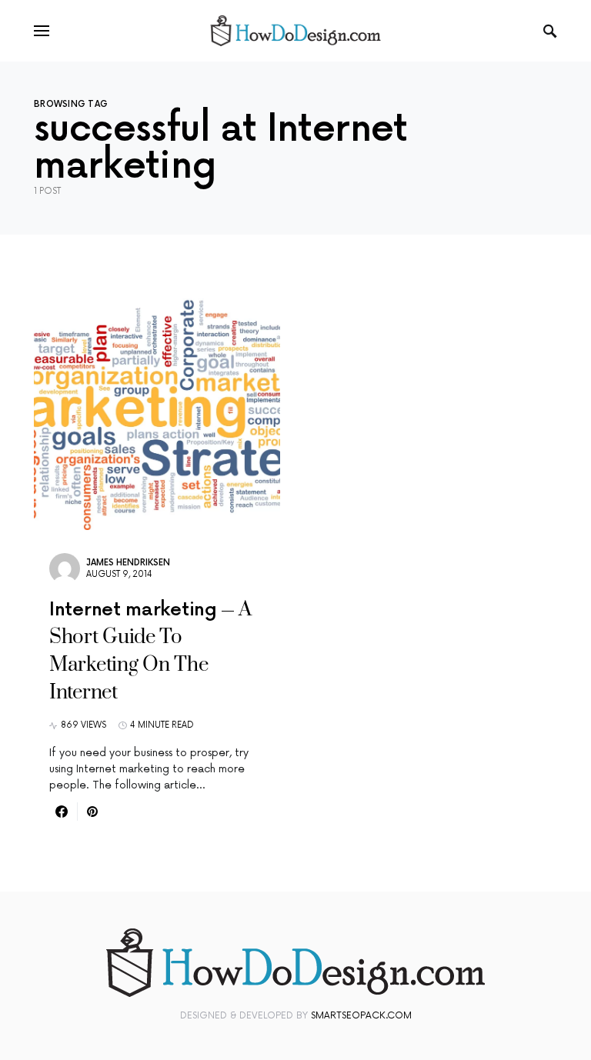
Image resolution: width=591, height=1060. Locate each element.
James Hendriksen (128, 563)
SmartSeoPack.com (361, 1016)
